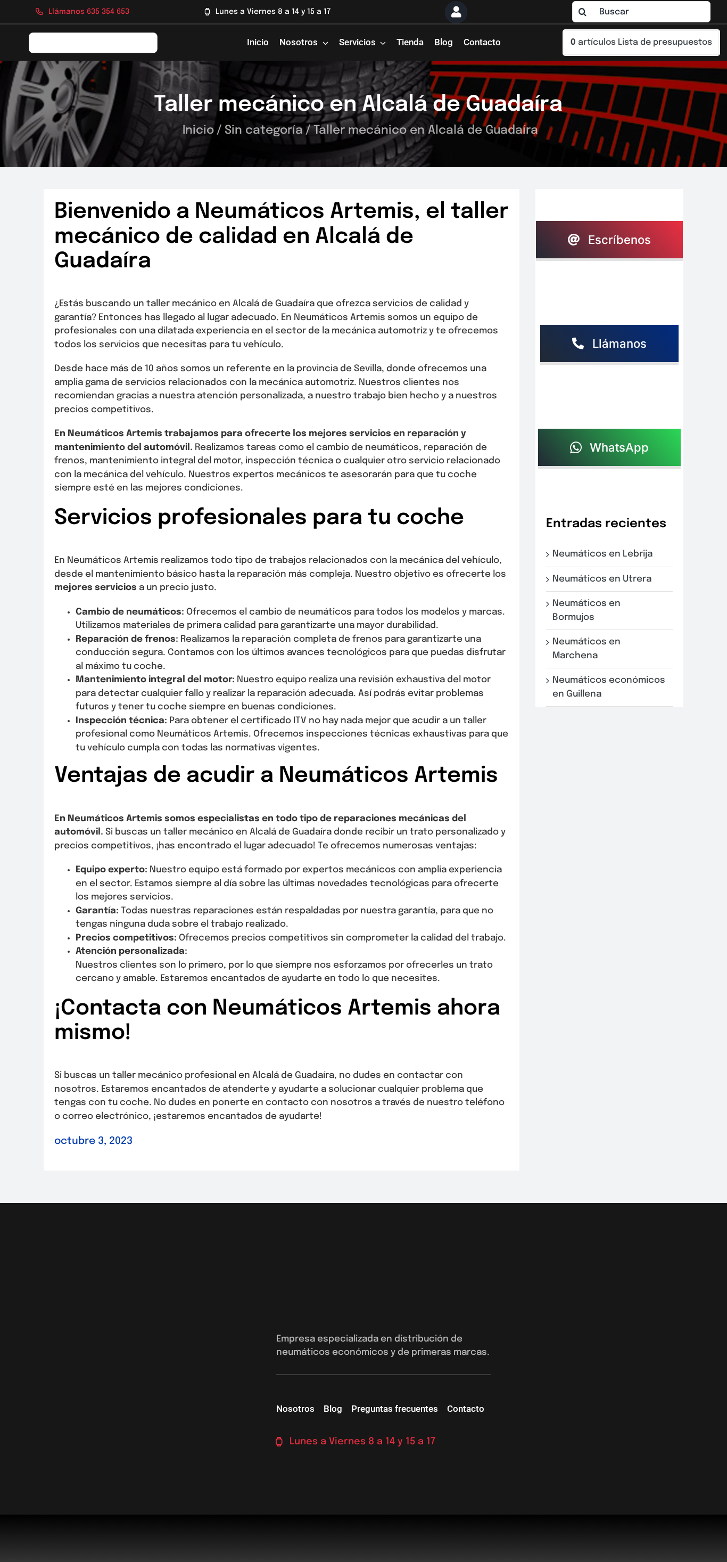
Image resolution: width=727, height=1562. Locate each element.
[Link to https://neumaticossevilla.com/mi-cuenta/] (456, 12)
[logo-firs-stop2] (93, 35)
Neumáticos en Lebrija (604, 554)
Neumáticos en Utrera (604, 579)
